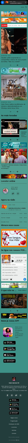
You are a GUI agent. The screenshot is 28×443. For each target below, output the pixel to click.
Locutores (14, 427)
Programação (14, 421)
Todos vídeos (22, 290)
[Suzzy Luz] (5, 190)
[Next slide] (17, 65)
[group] (14, 301)
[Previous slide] (11, 65)
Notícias (14, 430)
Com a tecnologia (12, 440)
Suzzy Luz (18, 209)
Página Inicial (14, 417)
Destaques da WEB (14, 424)
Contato (14, 433)
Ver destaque (4, 168)
